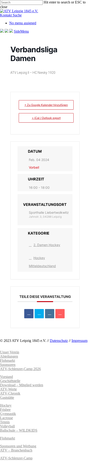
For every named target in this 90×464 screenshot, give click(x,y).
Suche (17, 15)
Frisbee (5, 409)
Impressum (79, 341)
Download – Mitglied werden (21, 385)
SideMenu (21, 31)
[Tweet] (39, 313)
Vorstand (6, 377)
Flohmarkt (7, 438)
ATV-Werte (8, 389)
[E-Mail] (60, 313)
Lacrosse (6, 418)
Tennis (5, 422)
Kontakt (6, 15)
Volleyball (7, 426)
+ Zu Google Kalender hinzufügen (46, 105)
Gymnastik (8, 414)
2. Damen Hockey (46, 245)
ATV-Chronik (10, 393)
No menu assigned (22, 23)
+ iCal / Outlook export (46, 118)
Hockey (6, 405)
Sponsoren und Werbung (18, 446)
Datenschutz (59, 341)
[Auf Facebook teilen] (28, 313)
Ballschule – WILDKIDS (18, 430)
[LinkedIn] (49, 313)
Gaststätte (7, 397)
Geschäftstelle (10, 381)
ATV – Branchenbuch (16, 450)
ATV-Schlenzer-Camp (16, 458)
